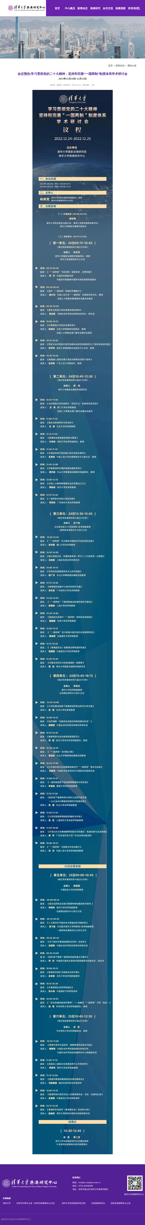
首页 (57, 8)
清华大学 (7, 1203)
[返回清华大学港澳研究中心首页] (26, 6)
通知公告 (132, 65)
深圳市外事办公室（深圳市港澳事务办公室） (36, 1203)
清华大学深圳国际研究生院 (74, 1203)
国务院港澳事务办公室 (121, 1203)
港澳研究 (95, 8)
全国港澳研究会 (98, 1203)
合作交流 (108, 8)
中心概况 (70, 8)
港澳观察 (120, 8)
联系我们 (133, 8)
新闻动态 (82, 8)
